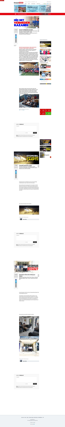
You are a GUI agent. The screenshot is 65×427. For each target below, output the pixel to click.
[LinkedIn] (16, 37)
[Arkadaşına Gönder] (16, 39)
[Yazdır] (16, 40)
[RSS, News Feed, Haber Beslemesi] (33, 422)
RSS (43, 417)
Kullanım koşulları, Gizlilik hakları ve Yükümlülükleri (35, 417)
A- (38, 31)
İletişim (27, 417)
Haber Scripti (31, 424)
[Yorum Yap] (16, 42)
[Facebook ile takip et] (30, 422)
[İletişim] (49, 14)
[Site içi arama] (50, 14)
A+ (38, 165)
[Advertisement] (28, 40)
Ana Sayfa (22, 417)
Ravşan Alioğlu (25, 219)
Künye (25, 417)
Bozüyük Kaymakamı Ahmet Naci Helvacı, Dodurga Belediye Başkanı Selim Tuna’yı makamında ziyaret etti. (28, 278)
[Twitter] (16, 36)
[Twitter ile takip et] (31, 422)
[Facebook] (16, 34)
